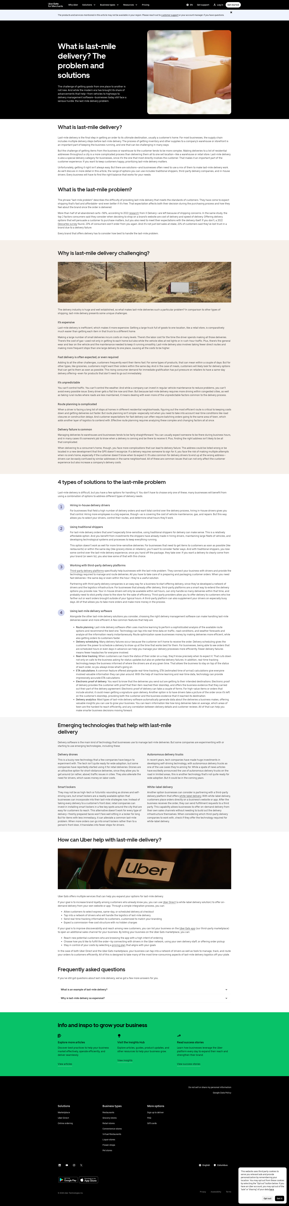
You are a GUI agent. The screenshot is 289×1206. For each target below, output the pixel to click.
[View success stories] (179, 1036)
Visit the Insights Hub (131, 1042)
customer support (169, 15)
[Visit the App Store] (88, 1180)
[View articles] (59, 1036)
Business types (107, 5)
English (206, 1165)
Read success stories (190, 1042)
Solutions (87, 5)
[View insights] (119, 1036)
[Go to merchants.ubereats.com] (55, 5)
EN (191, 5)
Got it (279, 1198)
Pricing (145, 5)
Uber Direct (169, 902)
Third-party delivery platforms (87, 570)
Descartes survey (67, 224)
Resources (128, 5)
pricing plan (119, 945)
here (271, 1189)
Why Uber (73, 5)
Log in (220, 5)
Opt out (267, 1198)
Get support (203, 5)
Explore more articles (71, 1042)
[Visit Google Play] (68, 1180)
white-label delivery (190, 796)
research (134, 213)
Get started (233, 5)
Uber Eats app (187, 928)
